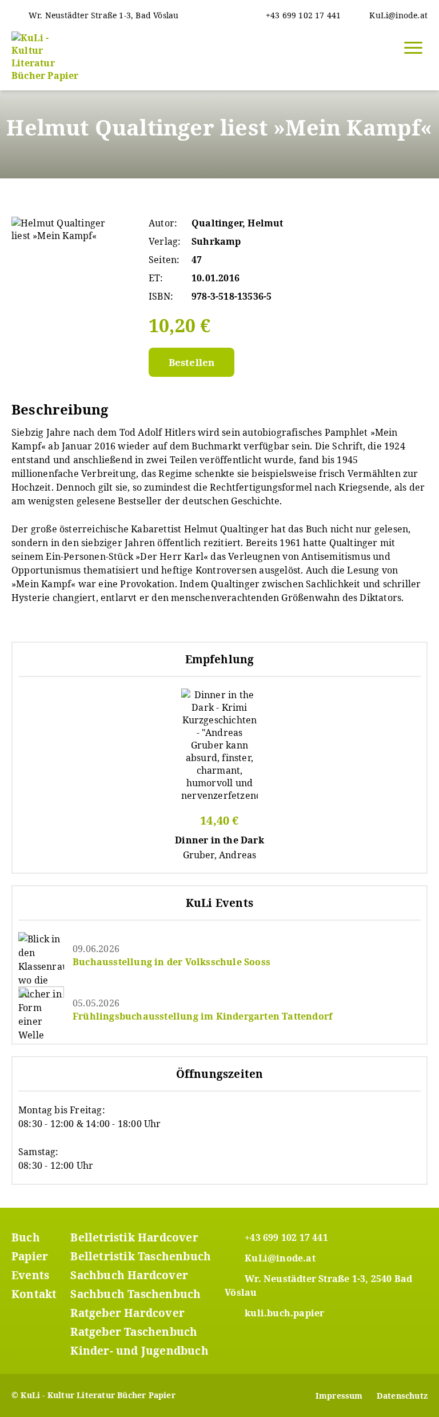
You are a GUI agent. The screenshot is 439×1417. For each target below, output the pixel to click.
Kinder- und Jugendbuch (139, 1350)
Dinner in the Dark (219, 840)
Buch (25, 1237)
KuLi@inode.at (280, 1258)
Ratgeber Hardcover (127, 1312)
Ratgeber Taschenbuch (133, 1331)
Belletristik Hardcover (134, 1237)
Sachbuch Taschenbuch (135, 1294)
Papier (29, 1256)
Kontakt (34, 1294)
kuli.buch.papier (284, 1313)
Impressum (339, 1395)
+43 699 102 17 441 (286, 1237)
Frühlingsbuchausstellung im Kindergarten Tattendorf (203, 1016)
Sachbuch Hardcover (129, 1275)
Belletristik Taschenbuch (140, 1256)
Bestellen (192, 362)
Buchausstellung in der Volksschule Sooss (171, 962)
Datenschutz (402, 1395)
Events (30, 1275)
